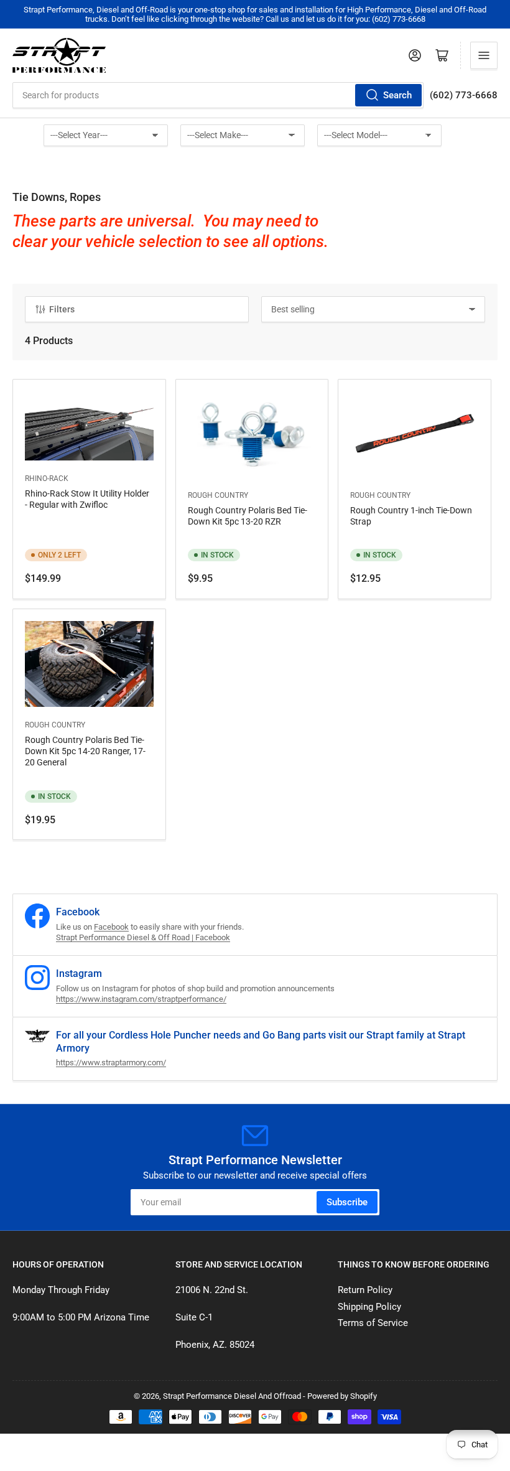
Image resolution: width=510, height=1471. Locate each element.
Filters (62, 309)
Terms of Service (373, 1323)
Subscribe (347, 1202)
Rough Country (218, 495)
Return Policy (365, 1290)
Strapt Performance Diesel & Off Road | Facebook (143, 937)
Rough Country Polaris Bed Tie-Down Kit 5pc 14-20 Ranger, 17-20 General (85, 751)
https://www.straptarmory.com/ (111, 1062)
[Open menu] (484, 55)
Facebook (111, 927)
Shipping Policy (369, 1306)
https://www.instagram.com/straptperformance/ (141, 999)
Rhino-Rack (46, 478)
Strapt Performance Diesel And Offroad (232, 1396)
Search (397, 95)
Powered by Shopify (342, 1396)
